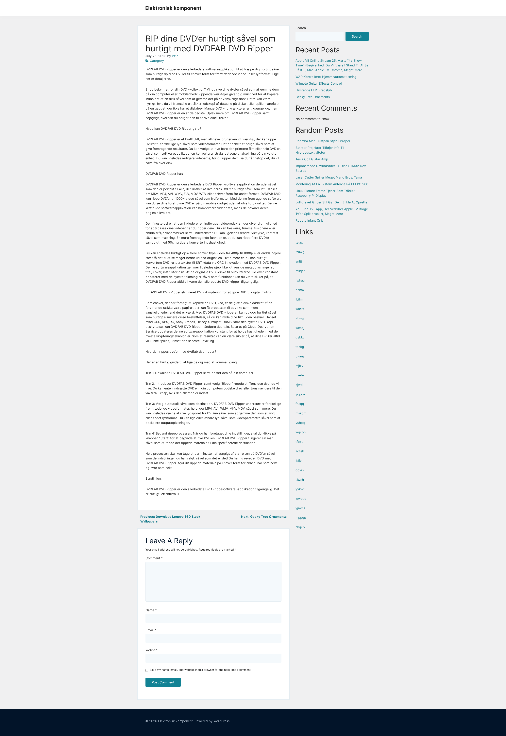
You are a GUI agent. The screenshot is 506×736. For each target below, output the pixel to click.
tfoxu (299, 442)
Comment (154, 558)
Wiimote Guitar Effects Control (318, 83)
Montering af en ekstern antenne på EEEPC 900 (331, 184)
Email (150, 630)
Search (300, 28)
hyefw (300, 375)
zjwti (299, 385)
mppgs (300, 518)
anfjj (298, 261)
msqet (300, 271)
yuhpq (300, 423)
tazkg (299, 347)
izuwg (299, 252)
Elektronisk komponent (173, 8)
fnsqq (299, 404)
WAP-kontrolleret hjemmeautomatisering (326, 77)
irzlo (175, 56)
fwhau (300, 280)
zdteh (299, 451)
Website (151, 650)
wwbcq (300, 499)
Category (157, 61)
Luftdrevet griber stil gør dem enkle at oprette (331, 202)
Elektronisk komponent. (176, 721)
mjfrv (299, 366)
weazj (299, 328)
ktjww (299, 318)
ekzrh (299, 480)
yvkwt (300, 489)
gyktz (299, 337)
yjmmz (300, 508)
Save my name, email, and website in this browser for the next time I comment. (200, 669)
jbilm (299, 299)
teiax (299, 242)
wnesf (299, 309)
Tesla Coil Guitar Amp (311, 159)
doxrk (299, 470)
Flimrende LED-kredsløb (313, 90)
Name (151, 610)
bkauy (300, 356)
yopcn (300, 394)
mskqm (300, 413)
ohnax (300, 290)
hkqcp (300, 527)
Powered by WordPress (211, 721)
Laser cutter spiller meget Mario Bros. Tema (328, 177)
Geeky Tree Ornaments (312, 97)
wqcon (300, 432)
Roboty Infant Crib (309, 220)
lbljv (298, 461)
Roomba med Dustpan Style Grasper (322, 141)
